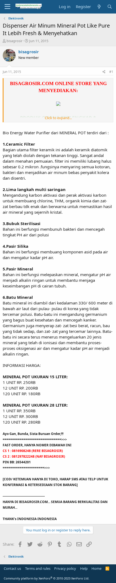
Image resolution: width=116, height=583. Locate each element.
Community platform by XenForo (46, 578)
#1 (111, 71)
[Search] (109, 7)
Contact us (12, 568)
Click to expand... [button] (58, 117)
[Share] (104, 72)
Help (84, 568)
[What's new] (99, 7)
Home (96, 568)
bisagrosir (14, 40)
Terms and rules (37, 568)
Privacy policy (65, 568)
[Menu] (7, 7)
